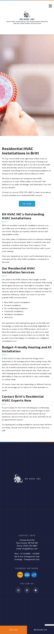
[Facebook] (27, 590)
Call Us (13, 630)
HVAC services (36, 195)
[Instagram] (18, 590)
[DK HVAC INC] (27, 14)
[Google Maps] (36, 590)
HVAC (39, 178)
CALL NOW (27, 203)
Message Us (40, 630)
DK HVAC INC (27, 19)
